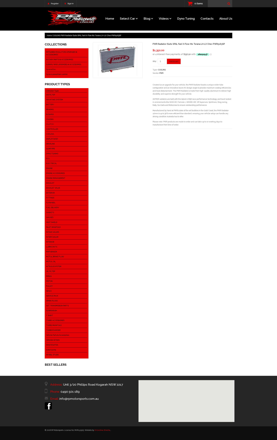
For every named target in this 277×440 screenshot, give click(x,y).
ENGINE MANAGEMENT (55, 178)
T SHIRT (49, 315)
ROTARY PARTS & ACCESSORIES (59, 60)
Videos (164, 18)
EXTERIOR (50, 193)
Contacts (207, 18)
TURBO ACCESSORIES (55, 320)
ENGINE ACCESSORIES (55, 173)
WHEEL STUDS (52, 355)
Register (55, 3)
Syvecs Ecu (51, 69)
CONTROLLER (52, 129)
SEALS (48, 291)
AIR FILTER (50, 95)
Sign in (71, 3)
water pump (51, 350)
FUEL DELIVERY (52, 208)
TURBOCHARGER (53, 330)
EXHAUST (50, 183)
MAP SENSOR (51, 252)
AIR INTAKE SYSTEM (54, 100)
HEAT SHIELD (51, 222)
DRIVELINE (50, 144)
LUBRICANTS (51, 247)
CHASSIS (49, 119)
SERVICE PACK (52, 296)
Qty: (154, 61)
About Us (225, 18)
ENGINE (49, 168)
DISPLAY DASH (52, 139)
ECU (48, 159)
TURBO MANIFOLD (53, 325)
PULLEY (49, 286)
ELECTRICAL (51, 163)
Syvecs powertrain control (56, 74)
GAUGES (49, 217)
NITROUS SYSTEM (53, 266)
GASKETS (50, 212)
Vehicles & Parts (52, 340)
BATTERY (50, 105)
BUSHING (50, 114)
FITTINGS (50, 198)
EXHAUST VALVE (53, 188)
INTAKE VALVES (52, 232)
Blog (147, 18)
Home (109, 18)
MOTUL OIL (51, 262)
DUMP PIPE (50, 149)
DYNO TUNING (52, 154)
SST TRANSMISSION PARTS (57, 306)
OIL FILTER (50, 271)
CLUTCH (50, 124)
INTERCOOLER (52, 237)
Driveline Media (102, 430)
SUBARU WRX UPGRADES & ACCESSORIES (63, 64)
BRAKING (50, 109)
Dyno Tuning (186, 18)
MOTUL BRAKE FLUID (55, 257)
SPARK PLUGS (52, 301)
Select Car (127, 18)
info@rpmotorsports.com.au (79, 398)
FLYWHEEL (50, 203)
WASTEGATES (52, 345)
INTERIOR (50, 242)
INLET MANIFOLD (53, 227)
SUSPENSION (51, 311)
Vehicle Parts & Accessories (57, 335)
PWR (161, 73)
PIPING (49, 276)
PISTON (49, 281)
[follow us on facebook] (48, 403)
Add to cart (173, 61)
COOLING (56, 35)
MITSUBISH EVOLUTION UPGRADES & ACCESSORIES (61, 53)
